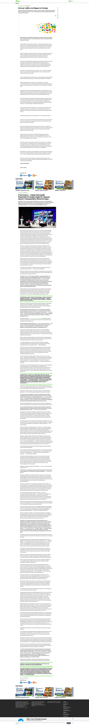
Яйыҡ (18, 1)
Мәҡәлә (17, 3)
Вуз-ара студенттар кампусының (35, 318)
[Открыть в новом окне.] (23, 175)
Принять (68, 723)
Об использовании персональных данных (21, 707)
